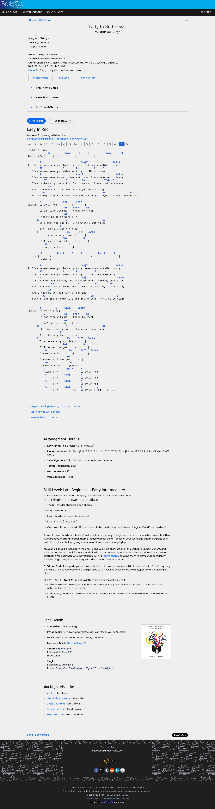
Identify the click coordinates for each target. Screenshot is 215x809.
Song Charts (54, 12)
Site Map (125, 798)
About (96, 798)
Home (32, 20)
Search (208, 12)
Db (75, 144)
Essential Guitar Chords (44, 417)
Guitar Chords (32, 12)
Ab (29, 144)
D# (87, 144)
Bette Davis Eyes (56, 703)
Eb (92, 144)
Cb (58, 144)
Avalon (50, 693)
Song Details (88, 77)
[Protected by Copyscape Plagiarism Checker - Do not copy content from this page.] (107, 802)
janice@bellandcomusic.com (107, 750)
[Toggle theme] (186, 19)
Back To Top (180, 735)
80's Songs (45, 20)
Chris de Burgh (74, 643)
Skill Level (64, 77)
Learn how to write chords (46, 412)
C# (69, 144)
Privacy (115, 798)
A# (41, 144)
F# (110, 144)
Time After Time (56, 708)
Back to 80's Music (38, 734)
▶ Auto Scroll (36, 121)
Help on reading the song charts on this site (55, 406)
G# (127, 144)
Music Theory (10, 12)
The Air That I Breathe (58, 698)
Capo (31, 70)
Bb (47, 144)
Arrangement (40, 77)
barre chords (111, 556)
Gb (115, 144)
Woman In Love (55, 714)
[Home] (105, 4)
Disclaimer (106, 798)
